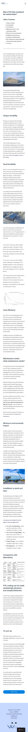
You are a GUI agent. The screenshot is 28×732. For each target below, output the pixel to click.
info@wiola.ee (14, 716)
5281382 (20, 714)
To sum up (8, 43)
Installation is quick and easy (12, 35)
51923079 (14, 714)
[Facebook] (12, 723)
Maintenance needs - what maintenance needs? (12, 30)
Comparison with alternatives (13, 37)
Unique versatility (10, 23)
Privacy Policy (14, 718)
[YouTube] (16, 723)
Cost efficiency (9, 27)
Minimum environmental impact (13, 33)
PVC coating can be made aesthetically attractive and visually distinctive (15, 40)
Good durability (9, 25)
